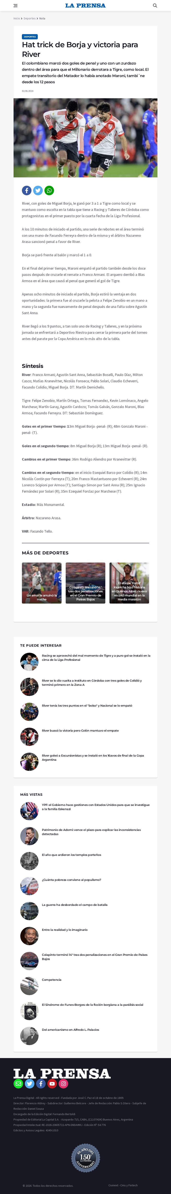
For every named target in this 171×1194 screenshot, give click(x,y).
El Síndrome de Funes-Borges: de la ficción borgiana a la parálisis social (92, 1005)
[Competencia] (29, 986)
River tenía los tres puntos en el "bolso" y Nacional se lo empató (87, 705)
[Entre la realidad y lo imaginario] (29, 936)
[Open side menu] (15, 6)
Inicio (17, 18)
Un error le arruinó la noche (42, 597)
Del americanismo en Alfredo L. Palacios (70, 1030)
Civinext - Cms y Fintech (123, 1185)
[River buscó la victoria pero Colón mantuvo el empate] (29, 737)
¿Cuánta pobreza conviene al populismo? (71, 880)
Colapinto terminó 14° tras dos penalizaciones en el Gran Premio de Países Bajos (85, 593)
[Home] (85, 1073)
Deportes (30, 18)
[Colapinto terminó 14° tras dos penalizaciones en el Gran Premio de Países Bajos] (29, 961)
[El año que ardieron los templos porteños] (29, 861)
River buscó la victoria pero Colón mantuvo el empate (80, 730)
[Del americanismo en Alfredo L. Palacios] (29, 1036)
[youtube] (52, 1083)
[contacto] (18, 1083)
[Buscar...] (154, 5)
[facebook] (26, 190)
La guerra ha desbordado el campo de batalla (75, 905)
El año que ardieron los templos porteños (71, 855)
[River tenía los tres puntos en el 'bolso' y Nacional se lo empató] (29, 712)
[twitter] (38, 190)
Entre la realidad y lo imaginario (65, 930)
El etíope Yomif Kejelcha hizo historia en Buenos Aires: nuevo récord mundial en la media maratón (129, 591)
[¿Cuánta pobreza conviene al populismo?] (29, 886)
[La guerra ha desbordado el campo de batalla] (29, 911)
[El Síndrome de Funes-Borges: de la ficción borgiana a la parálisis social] (29, 1011)
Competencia (52, 980)
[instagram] (63, 1083)
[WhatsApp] (49, 190)
